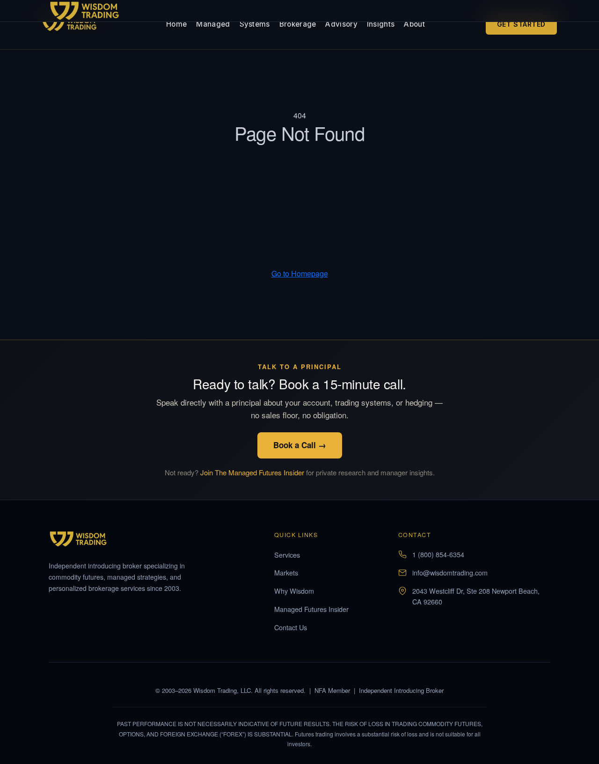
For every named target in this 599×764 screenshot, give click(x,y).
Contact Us (290, 627)
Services (287, 555)
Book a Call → (299, 445)
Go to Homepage (299, 273)
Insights (380, 24)
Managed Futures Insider (311, 609)
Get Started (521, 24)
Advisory (341, 24)
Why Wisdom (294, 591)
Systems (255, 24)
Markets (286, 572)
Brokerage (297, 24)
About (414, 24)
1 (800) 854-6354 (438, 554)
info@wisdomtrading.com (450, 572)
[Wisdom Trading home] (73, 24)
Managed (213, 24)
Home (176, 24)
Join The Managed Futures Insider (252, 472)
